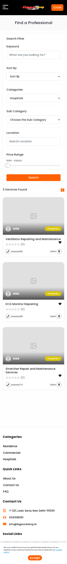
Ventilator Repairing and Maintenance (33, 239)
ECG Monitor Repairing (22, 304)
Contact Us (11, 485)
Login (57, 7)
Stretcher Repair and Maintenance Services (30, 370)
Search (33, 178)
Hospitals (53, 228)
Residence (10, 446)
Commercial (11, 453)
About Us (9, 478)
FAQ (5, 491)
